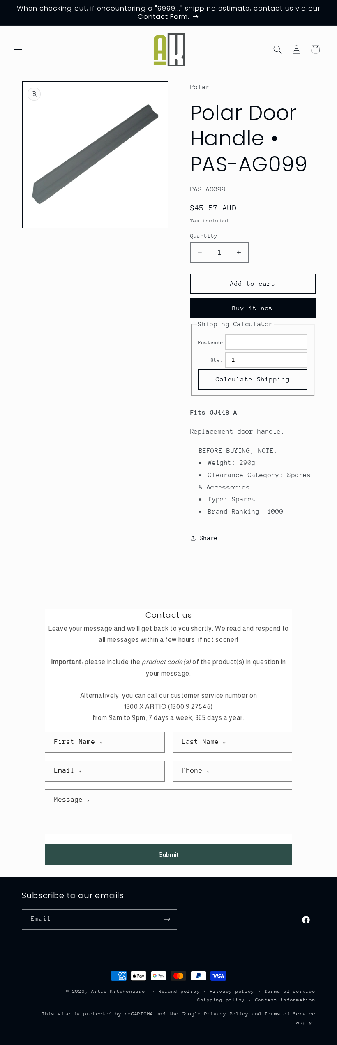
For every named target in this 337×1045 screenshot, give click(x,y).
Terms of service (290, 991)
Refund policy (179, 991)
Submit (169, 854)
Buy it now (253, 308)
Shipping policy (221, 1000)
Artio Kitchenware (118, 991)
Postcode (210, 342)
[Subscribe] (166, 919)
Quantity (204, 236)
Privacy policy (232, 991)
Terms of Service (290, 1014)
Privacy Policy (226, 1014)
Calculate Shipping (253, 379)
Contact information (285, 1000)
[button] (18, 49)
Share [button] (209, 538)
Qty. (217, 360)
